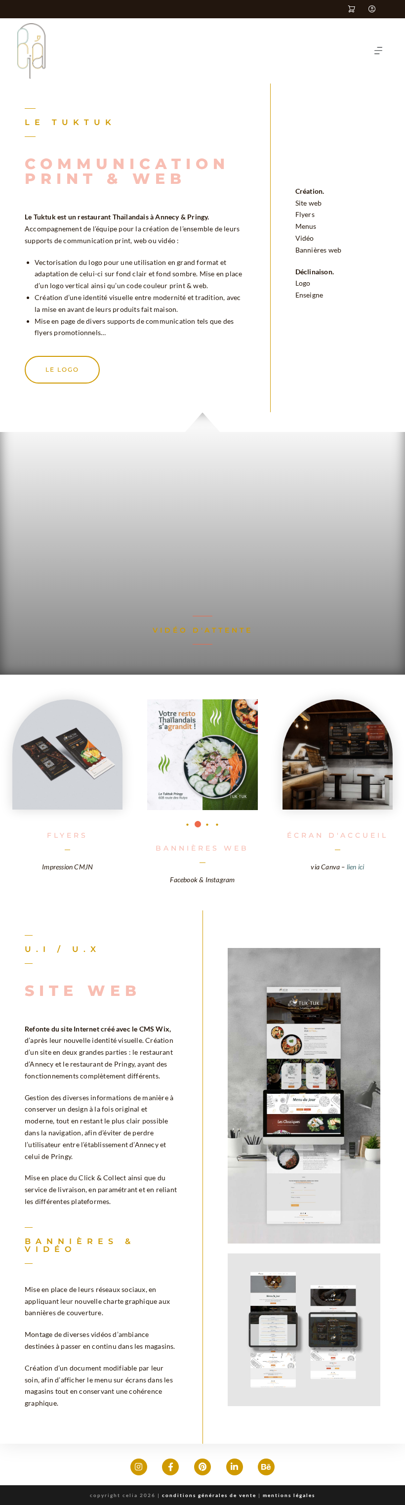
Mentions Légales (289, 1495)
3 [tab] (207, 825)
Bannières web (202, 848)
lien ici (355, 866)
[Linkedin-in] (234, 1467)
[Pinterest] (202, 1467)
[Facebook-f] (170, 1467)
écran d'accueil (337, 835)
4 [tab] (217, 825)
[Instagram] (138, 1467)
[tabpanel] (202, 754)
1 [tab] (188, 825)
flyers (67, 835)
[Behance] (266, 1467)
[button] (378, 50)
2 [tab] (197, 825)
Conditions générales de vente (209, 1495)
